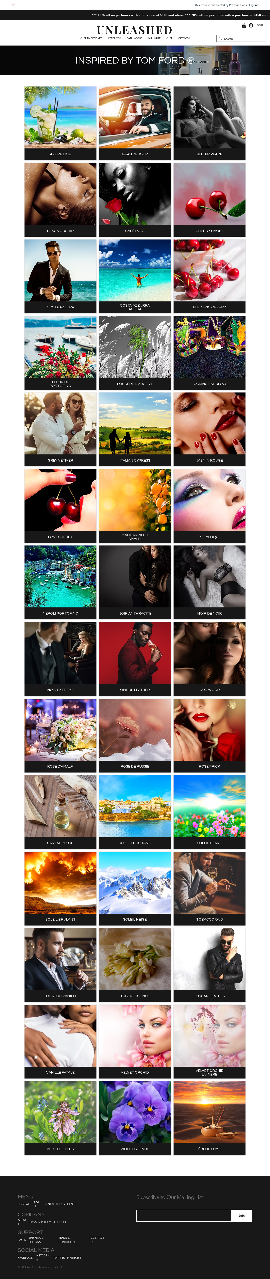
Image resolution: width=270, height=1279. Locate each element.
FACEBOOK (25, 1257)
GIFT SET (70, 1204)
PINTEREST (74, 1257)
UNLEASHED (135, 29)
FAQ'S (22, 1240)
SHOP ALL (24, 1204)
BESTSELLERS (53, 1204)
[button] (244, 25)
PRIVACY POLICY (40, 1222)
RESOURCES (60, 1222)
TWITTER (59, 1257)
